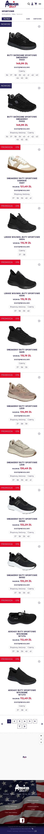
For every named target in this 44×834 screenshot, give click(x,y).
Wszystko (12, 794)
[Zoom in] (41, 735)
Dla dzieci (38, 794)
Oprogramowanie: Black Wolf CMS (20, 829)
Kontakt (11, 815)
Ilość (28, 19)
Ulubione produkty (33, 806)
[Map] (22, 756)
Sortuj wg (37, 19)
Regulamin (11, 803)
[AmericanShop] (22, 788)
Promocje (6, 794)
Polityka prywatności (11, 800)
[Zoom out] (41, 739)
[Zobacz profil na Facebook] (22, 820)
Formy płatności (11, 809)
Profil (32, 803)
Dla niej (25, 794)
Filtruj (7, 19)
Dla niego (31, 794)
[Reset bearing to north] (41, 742)
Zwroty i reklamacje (11, 806)
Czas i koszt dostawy (11, 812)
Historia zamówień (33, 800)
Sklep (13, 14)
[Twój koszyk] (36, 4)
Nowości (18, 794)
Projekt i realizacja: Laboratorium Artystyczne (20, 831)
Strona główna (6, 14)
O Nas (33, 809)
